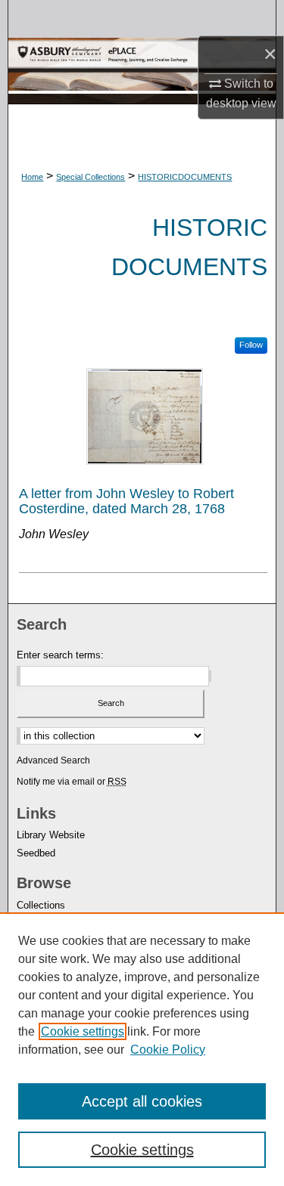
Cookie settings (82, 1031)
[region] (142, 1049)
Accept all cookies (142, 1101)
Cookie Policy (167, 1049)
